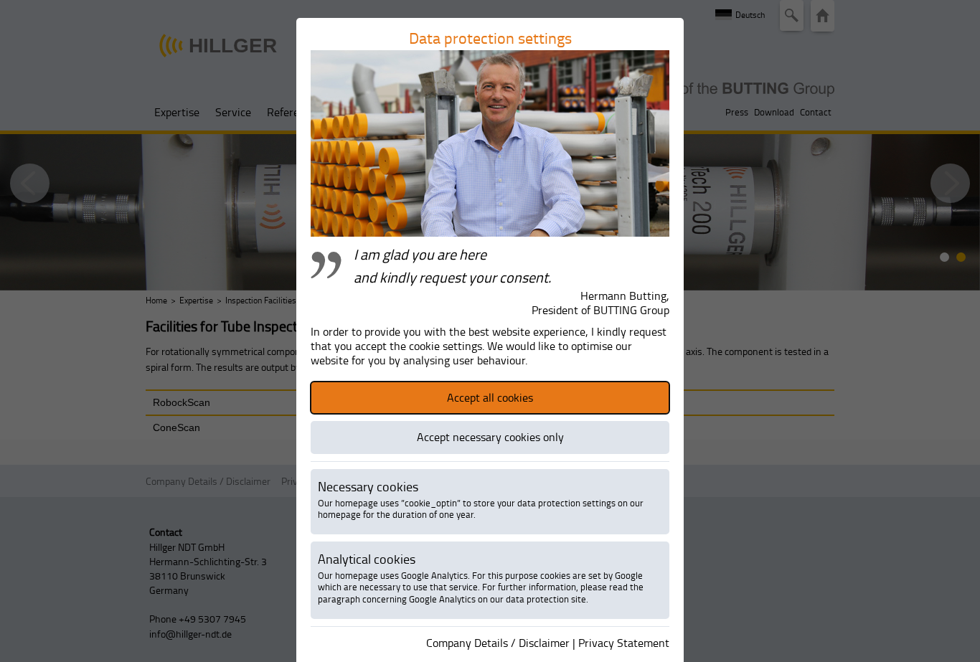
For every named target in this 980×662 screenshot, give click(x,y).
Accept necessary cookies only (490, 437)
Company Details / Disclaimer (498, 643)
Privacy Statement (623, 643)
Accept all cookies (490, 397)
